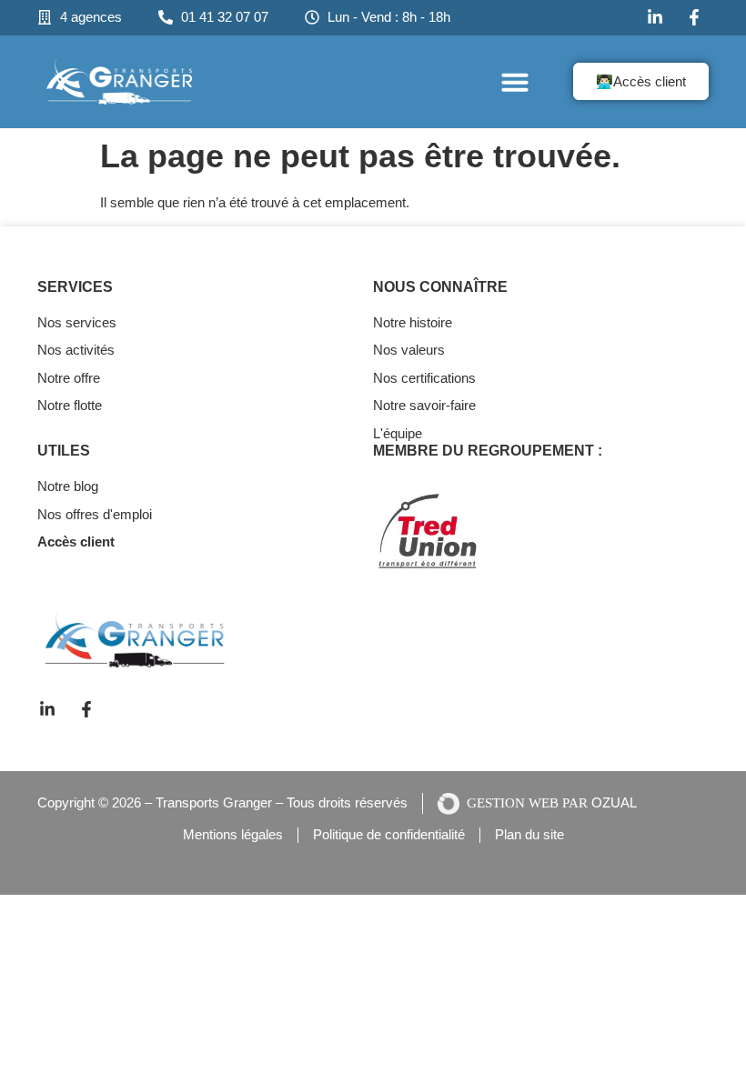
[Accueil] (119, 82)
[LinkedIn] (657, 17)
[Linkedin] (50, 709)
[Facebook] (697, 17)
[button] (515, 82)
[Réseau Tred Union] (464, 531)
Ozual (614, 802)
